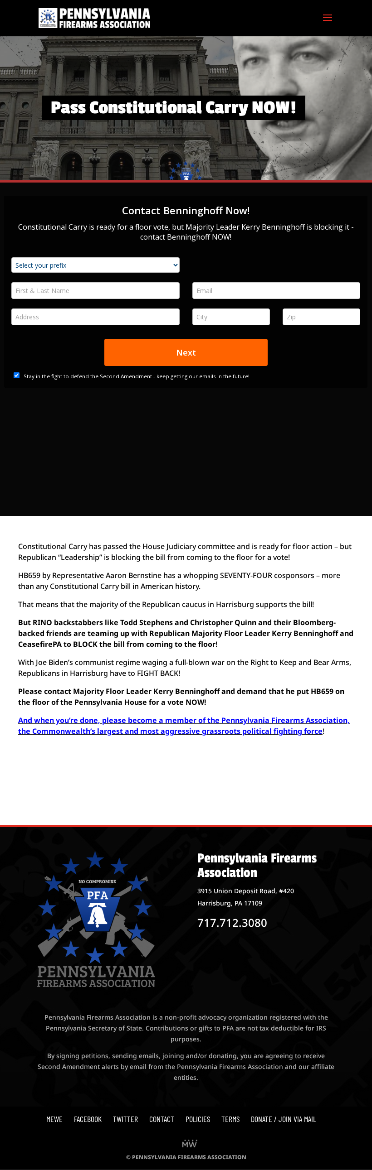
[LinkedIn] (189, 1144)
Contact (161, 1119)
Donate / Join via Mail (283, 1119)
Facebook (88, 1119)
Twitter (125, 1119)
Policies (198, 1119)
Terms (230, 1119)
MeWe (54, 1119)
